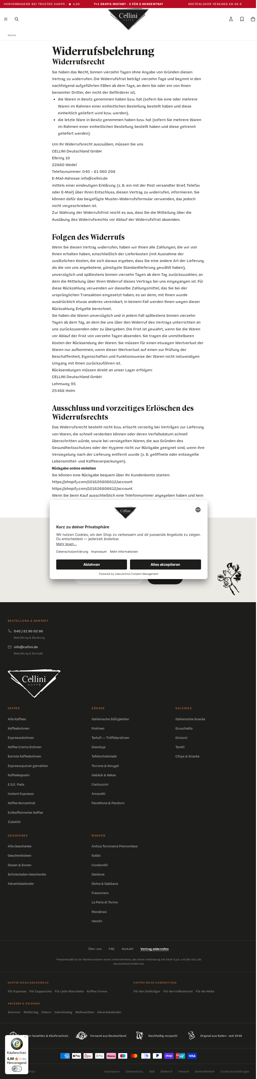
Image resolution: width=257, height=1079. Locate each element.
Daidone (97, 874)
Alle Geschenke (19, 846)
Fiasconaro (99, 893)
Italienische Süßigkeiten (109, 719)
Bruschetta (182, 728)
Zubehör (14, 821)
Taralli (178, 747)
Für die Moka (204, 991)
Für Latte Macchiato (69, 991)
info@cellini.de (93, 178)
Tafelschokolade (103, 756)
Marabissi (98, 911)
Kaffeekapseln (19, 775)
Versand (181, 1071)
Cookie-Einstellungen (232, 1071)
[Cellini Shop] (34, 683)
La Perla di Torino (104, 902)
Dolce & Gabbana (104, 883)
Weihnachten (84, 1012)
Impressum (109, 1071)
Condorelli (99, 865)
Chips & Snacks (186, 756)
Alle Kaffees (17, 719)
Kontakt (126, 949)
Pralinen (97, 728)
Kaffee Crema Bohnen (24, 747)
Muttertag (31, 1012)
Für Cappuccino (40, 991)
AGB (149, 1071)
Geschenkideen (19, 855)
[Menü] (6, 19)
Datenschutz (132, 1071)
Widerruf (164, 1071)
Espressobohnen (21, 737)
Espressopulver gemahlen (28, 765)
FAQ (110, 949)
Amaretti (98, 793)
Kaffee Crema (97, 991)
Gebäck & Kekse (103, 775)
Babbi (95, 855)
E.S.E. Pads (16, 784)
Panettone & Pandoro (107, 803)
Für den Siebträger (145, 991)
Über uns (93, 949)
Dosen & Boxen (19, 865)
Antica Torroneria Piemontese (114, 846)
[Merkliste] (239, 19)
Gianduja (98, 747)
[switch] (17, 1069)
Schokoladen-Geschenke (27, 874)
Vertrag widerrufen (153, 949)
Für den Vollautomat (176, 991)
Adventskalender (21, 883)
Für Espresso (17, 991)
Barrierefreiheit (202, 1071)
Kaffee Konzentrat (21, 803)
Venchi (96, 921)
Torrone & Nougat (104, 765)
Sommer (14, 1012)
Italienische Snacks (189, 719)
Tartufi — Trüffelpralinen (109, 737)
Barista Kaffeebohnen (24, 756)
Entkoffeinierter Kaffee (25, 812)
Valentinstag (63, 1012)
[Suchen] (16, 19)
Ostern (46, 1012)
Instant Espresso (21, 793)
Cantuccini (99, 784)
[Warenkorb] (250, 19)
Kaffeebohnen (18, 728)
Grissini (180, 737)
